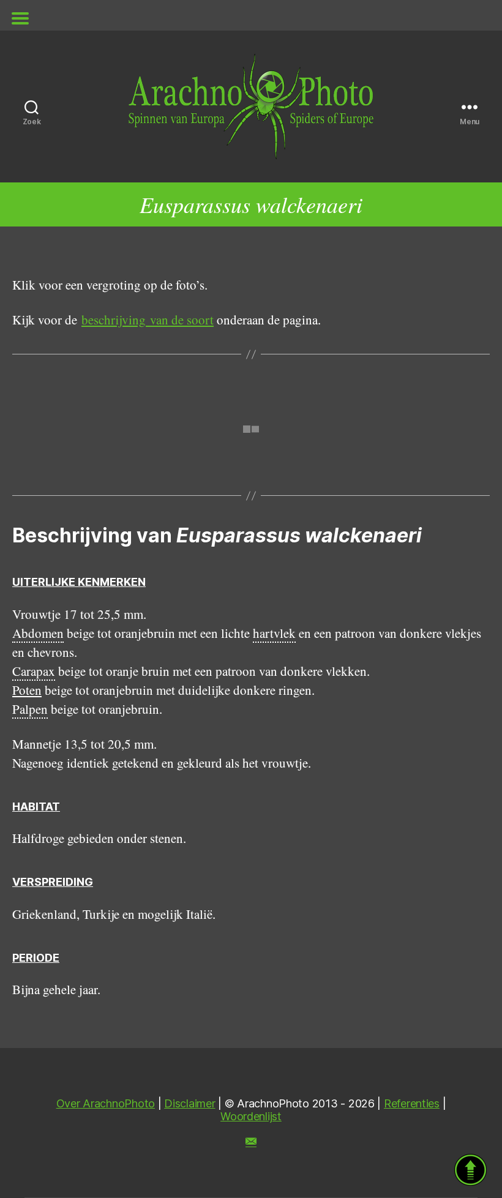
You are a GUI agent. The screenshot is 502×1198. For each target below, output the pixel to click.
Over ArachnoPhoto (105, 1103)
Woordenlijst (251, 1116)
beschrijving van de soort (147, 319)
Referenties (412, 1103)
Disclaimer (189, 1103)
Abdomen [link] (38, 633)
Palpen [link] (30, 708)
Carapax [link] (33, 670)
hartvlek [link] (274, 633)
